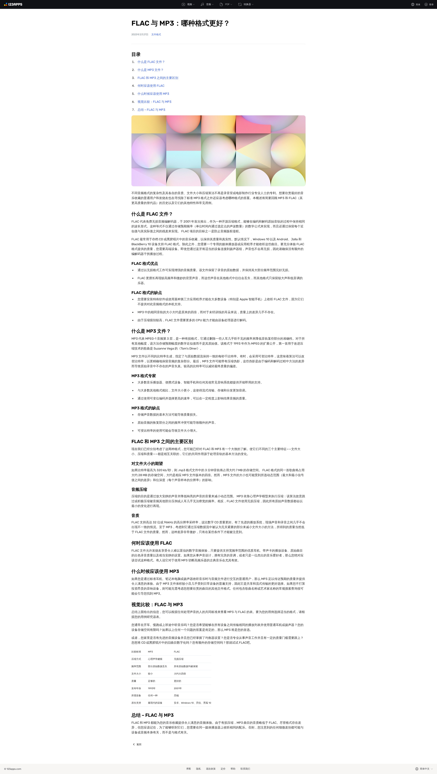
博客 (188, 768)
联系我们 (245, 768)
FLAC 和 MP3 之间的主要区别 (158, 78)
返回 (139, 744)
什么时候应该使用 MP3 (153, 94)
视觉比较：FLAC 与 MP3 (154, 102)
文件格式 (156, 34)
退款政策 (211, 768)
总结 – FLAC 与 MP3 (151, 110)
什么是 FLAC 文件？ (151, 62)
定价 (223, 768)
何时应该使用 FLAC (151, 86)
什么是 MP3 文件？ (151, 70)
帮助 (233, 768)
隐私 (198, 768)
